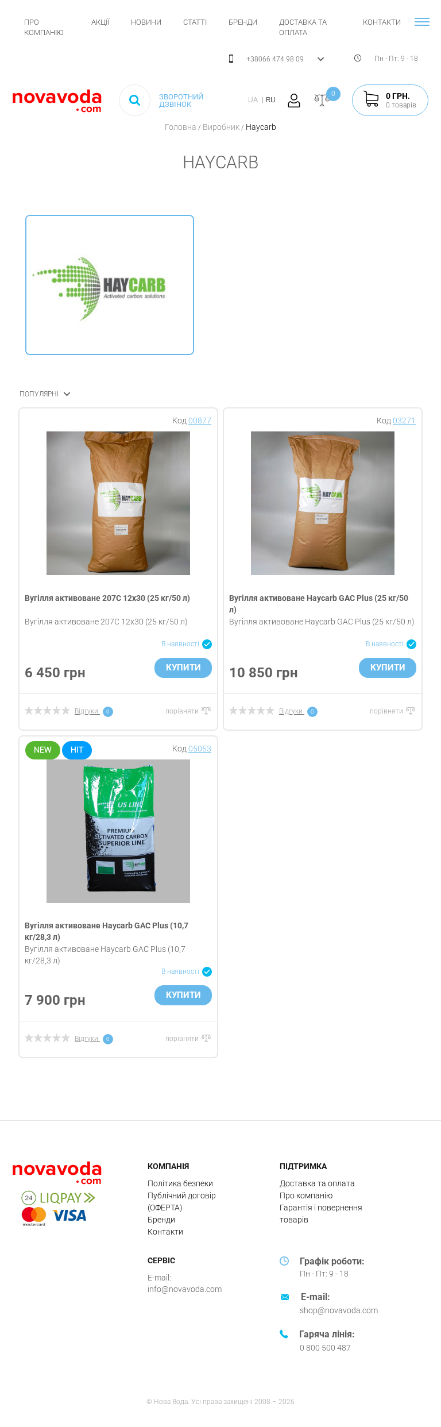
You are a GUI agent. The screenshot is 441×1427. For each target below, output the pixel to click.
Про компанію (306, 1195)
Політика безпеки (180, 1183)
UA (253, 99)
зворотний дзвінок (181, 100)
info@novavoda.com (185, 1289)
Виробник (222, 127)
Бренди (243, 22)
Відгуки (86, 711)
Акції (100, 22)
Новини (146, 22)
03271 (404, 420)
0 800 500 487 (325, 1347)
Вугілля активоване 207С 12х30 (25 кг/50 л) (107, 598)
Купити (183, 667)
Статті (195, 22)
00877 (199, 420)
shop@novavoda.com (339, 1310)
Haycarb (261, 127)
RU (271, 99)
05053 (199, 748)
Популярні (40, 394)
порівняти (182, 711)
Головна (181, 127)
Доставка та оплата (317, 1183)
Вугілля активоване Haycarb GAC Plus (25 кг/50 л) (322, 621)
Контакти (382, 22)
